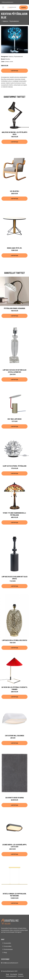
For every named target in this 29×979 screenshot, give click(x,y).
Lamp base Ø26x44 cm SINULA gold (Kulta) (14, 640)
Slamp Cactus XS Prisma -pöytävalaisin (14, 466)
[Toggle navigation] (3, 7)
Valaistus (5, 21)
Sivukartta (20, 976)
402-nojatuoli (14, 191)
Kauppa (23, 7)
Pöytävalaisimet (14, 21)
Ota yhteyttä (13, 974)
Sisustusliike (7, 943)
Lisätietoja (14, 70)
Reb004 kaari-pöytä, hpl (14, 248)
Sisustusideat (7, 946)
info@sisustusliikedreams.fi (7, 2)
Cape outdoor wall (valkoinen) (14, 735)
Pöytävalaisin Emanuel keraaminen (14, 308)
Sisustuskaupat (8, 949)
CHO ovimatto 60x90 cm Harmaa (14, 798)
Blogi (5, 952)
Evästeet (20, 974)
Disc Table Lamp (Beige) (14, 419)
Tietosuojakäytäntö (11, 976)
